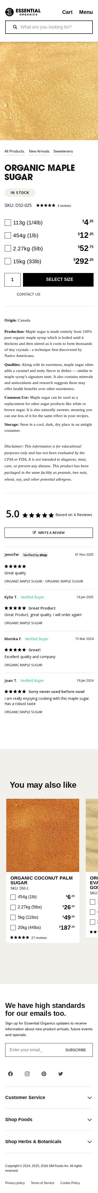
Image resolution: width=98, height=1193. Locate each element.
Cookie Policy (70, 1183)
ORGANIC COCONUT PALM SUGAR (41, 880)
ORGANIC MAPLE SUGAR (23, 581)
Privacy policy (15, 1183)
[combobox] (49, 27)
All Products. (14, 151)
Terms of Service (42, 1183)
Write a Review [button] (51, 532)
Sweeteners (63, 151)
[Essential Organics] (23, 12)
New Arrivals (39, 151)
